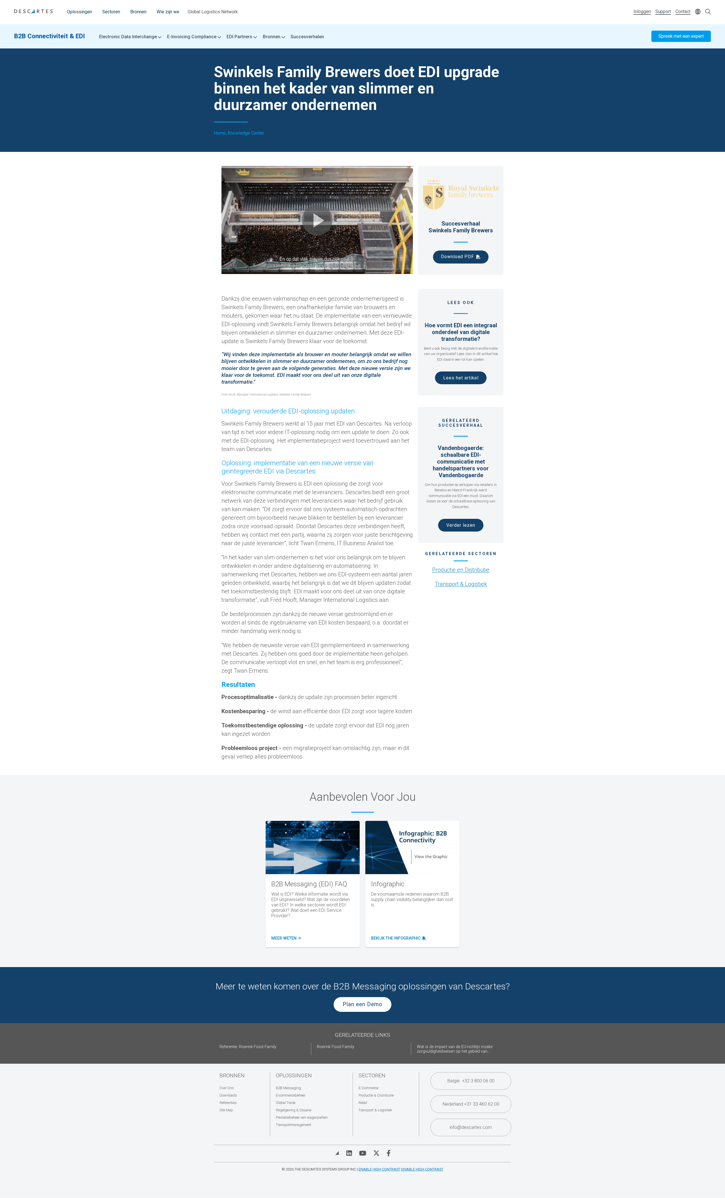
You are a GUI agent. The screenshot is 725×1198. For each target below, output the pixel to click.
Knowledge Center (246, 133)
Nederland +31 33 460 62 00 (471, 1104)
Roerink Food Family (335, 1046)
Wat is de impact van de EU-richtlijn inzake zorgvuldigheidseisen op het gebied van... (454, 1049)
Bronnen (138, 11)
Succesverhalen (307, 36)
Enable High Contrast (379, 1169)
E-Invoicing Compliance (192, 36)
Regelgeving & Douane (293, 1110)
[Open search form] (708, 12)
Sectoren (111, 11)
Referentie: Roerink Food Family (247, 1046)
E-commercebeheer (290, 1095)
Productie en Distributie (460, 569)
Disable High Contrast (422, 1169)
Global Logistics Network (213, 11)
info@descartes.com (471, 1127)
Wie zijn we (168, 11)
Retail (363, 1103)
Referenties (228, 1103)
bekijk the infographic (397, 938)
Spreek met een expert (681, 36)
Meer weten (285, 938)
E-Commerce (368, 1088)
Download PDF (457, 256)
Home (220, 133)
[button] (317, 220)
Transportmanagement (293, 1125)
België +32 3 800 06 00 (470, 1081)
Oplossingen (79, 11)
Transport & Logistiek (461, 584)
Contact (682, 11)
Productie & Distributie (376, 1095)
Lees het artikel (461, 378)
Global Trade (285, 1103)
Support (663, 11)
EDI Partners (240, 36)
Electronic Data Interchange (128, 36)
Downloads (228, 1095)
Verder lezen (460, 525)
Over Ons (226, 1088)
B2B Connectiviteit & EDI (49, 36)
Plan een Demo (362, 1004)
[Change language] (698, 12)
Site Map (226, 1110)
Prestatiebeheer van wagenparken (302, 1117)
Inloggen (642, 11)
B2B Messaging (288, 1088)
